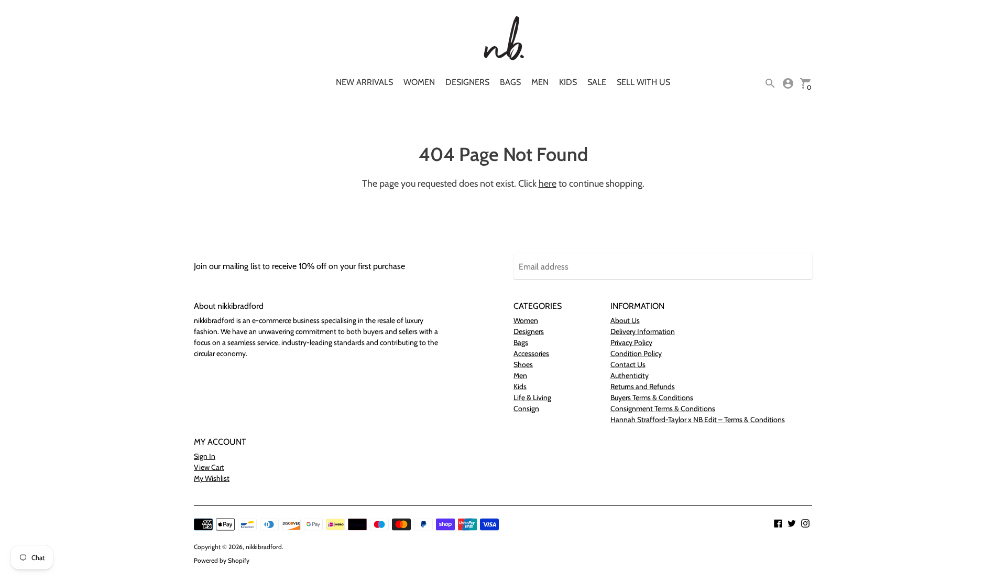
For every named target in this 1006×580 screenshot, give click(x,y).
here (547, 183)
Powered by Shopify (221, 560)
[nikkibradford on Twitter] (792, 523)
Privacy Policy (631, 342)
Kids (568, 82)
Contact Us (628, 364)
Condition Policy (636, 353)
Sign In (204, 456)
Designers (467, 82)
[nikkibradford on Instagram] (805, 523)
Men (540, 82)
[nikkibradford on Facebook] (778, 523)
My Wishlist (211, 478)
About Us (625, 320)
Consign (526, 408)
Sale (596, 82)
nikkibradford (264, 547)
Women (419, 82)
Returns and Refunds (642, 386)
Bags (510, 82)
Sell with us (643, 82)
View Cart (209, 467)
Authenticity (629, 375)
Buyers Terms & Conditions (651, 397)
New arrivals (364, 82)
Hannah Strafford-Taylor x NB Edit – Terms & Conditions (697, 419)
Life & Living (532, 397)
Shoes (523, 364)
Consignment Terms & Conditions (662, 408)
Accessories (531, 353)
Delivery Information (642, 331)
